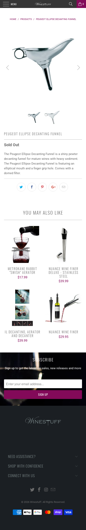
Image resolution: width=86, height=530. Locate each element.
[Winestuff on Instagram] (46, 490)
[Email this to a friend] (63, 187)
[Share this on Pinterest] (42, 187)
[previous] (8, 68)
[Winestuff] (43, 4)
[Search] (72, 4)
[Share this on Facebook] (31, 187)
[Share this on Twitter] (21, 187)
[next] (78, 68)
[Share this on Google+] (53, 187)
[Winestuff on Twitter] (32, 490)
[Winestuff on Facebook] (39, 490)
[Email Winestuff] (53, 490)
